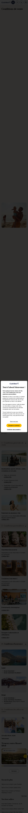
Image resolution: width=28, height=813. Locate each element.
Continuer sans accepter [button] (14, 429)
